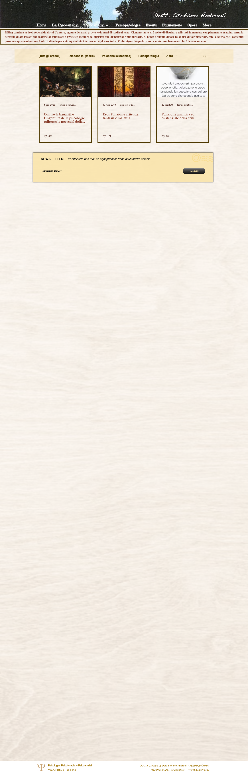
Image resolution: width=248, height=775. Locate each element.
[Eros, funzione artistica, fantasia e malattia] (124, 82)
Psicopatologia (148, 56)
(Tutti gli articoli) (49, 56)
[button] (65, 25)
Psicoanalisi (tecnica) (116, 56)
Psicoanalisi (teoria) (81, 56)
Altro (169, 56)
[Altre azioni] (86, 105)
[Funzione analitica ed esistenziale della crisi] (182, 82)
